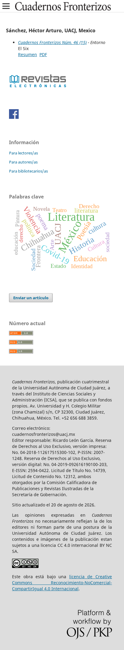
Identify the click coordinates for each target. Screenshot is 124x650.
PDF (43, 54)
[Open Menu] (6, 6)
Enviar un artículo (30, 297)
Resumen (27, 54)
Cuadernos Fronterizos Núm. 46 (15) (52, 42)
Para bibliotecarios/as (28, 171)
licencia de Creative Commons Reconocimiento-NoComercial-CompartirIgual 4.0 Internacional (62, 582)
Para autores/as (23, 162)
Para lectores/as (23, 153)
